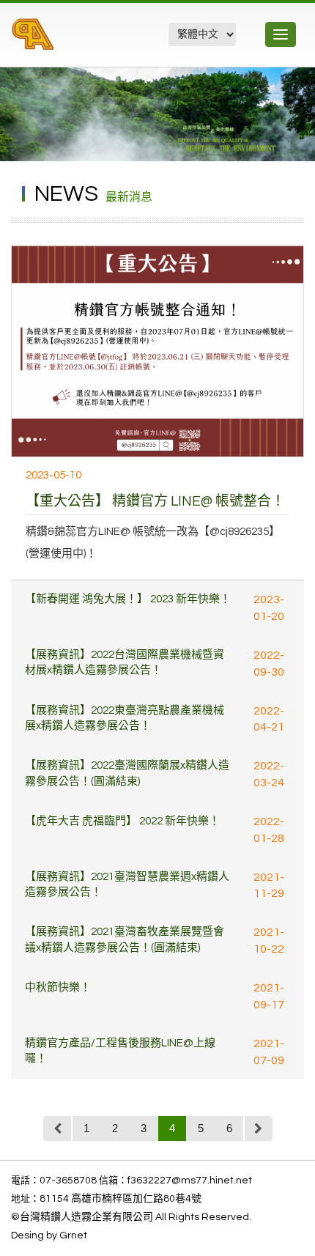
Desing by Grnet (49, 1235)
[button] (302, 80)
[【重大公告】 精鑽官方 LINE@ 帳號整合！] (157, 351)
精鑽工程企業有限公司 (90, 42)
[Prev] (58, 1128)
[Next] (258, 1128)
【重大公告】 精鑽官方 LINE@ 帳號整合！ (155, 501)
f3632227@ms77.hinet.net (189, 1180)
